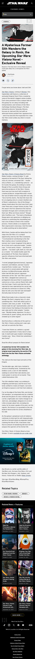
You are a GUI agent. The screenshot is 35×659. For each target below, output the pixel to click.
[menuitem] (3, 3)
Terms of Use (17, 634)
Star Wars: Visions (11, 493)
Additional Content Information (17, 637)
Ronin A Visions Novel (12, 497)
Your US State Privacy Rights (17, 645)
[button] (17, 615)
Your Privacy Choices (17, 657)
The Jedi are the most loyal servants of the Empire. (16, 361)
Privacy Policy (17, 640)
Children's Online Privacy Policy (17, 643)
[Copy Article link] (12, 80)
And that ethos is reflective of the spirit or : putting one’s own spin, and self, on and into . (16, 323)
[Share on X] (8, 80)
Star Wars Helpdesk (17, 651)
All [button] (5, 14)
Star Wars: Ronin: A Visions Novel (17, 432)
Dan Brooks (11, 74)
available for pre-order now (23, 433)
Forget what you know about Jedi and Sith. (16, 87)
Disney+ (24, 92)
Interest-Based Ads (17, 654)
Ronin (16, 342)
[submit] (32, 3)
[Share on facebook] (3, 80)
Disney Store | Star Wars (17, 648)
